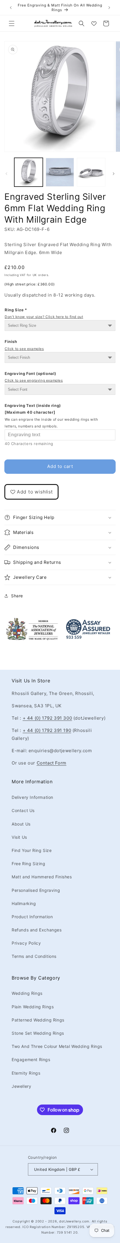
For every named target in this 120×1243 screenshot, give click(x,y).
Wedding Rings (27, 993)
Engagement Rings (31, 1059)
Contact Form (51, 763)
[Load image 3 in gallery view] (91, 172)
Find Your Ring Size (32, 850)
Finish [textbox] (24, 345)
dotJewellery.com (74, 1221)
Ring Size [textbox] (44, 313)
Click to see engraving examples (34, 380)
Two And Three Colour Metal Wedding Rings (57, 1046)
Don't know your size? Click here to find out (44, 316)
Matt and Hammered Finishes (42, 876)
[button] (11, 23)
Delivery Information (32, 797)
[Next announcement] (109, 7)
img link (32, 621)
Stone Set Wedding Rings (38, 1033)
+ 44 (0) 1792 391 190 (47, 730)
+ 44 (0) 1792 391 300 (47, 718)
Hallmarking (24, 903)
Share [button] (17, 595)
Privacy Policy (26, 943)
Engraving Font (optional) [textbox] (34, 377)
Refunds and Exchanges (37, 929)
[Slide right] (113, 173)
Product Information (32, 916)
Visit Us (19, 837)
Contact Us (23, 810)
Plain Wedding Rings (33, 1006)
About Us (21, 823)
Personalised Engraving (36, 890)
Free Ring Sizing (28, 863)
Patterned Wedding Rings (38, 1019)
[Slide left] (6, 173)
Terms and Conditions (34, 956)
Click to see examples (24, 348)
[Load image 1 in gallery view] (28, 172)
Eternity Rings (26, 1072)
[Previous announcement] (10, 7)
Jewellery (21, 1086)
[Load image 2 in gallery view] (60, 172)
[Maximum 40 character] (51, 415)
